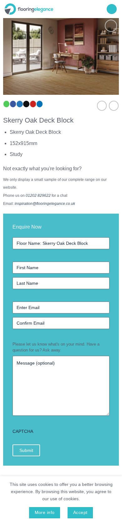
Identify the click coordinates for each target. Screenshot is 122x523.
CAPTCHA (23, 431)
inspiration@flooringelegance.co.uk (45, 203)
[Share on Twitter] (20, 104)
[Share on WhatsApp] (6, 104)
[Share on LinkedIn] (40, 104)
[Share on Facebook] (13, 104)
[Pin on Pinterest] (33, 104)
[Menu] (112, 9)
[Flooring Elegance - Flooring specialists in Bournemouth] (52, 9)
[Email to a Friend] (26, 104)
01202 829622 (38, 195)
